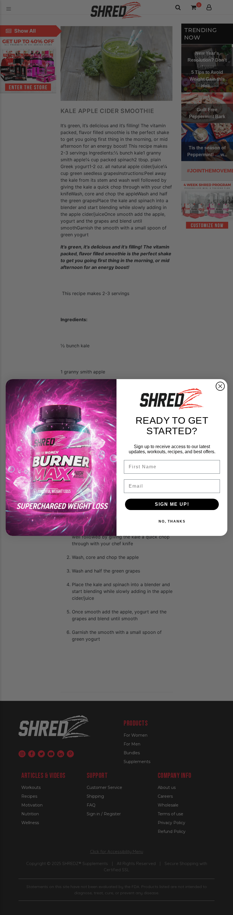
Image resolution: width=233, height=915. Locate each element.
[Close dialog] (220, 386)
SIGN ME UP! (172, 504)
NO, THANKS (172, 521)
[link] (171, 399)
